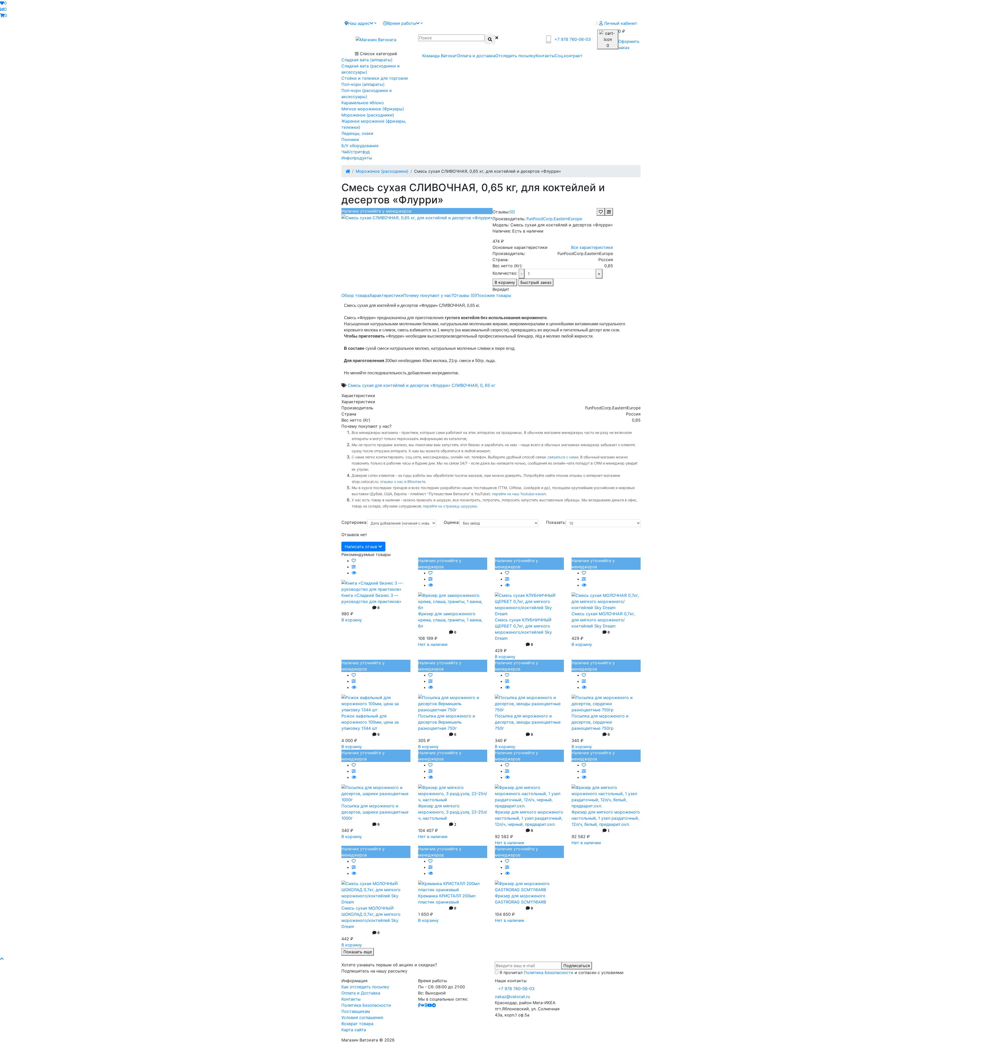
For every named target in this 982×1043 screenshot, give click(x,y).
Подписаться (576, 965)
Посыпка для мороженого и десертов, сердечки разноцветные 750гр (600, 722)
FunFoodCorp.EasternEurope (554, 218)
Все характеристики (592, 247)
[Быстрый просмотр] (354, 572)
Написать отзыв (361, 546)
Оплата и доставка (476, 55)
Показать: (556, 522)
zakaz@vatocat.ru (512, 996)
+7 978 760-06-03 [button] (516, 988)
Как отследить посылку (365, 986)
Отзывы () (464, 295)
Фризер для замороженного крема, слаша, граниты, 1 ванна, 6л (450, 620)
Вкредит (501, 289)
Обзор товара (355, 295)
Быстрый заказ (535, 282)
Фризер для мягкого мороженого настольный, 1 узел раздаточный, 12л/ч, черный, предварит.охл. (529, 818)
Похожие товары (493, 295)
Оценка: (452, 522)
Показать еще (357, 951)
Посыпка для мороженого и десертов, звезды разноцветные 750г (528, 722)
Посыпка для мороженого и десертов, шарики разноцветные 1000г (374, 812)
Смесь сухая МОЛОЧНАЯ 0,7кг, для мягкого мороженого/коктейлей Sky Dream (603, 620)
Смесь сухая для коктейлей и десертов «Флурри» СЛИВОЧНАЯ (413, 385)
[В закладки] (601, 212)
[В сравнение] (609, 212)
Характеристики (386, 295)
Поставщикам (355, 1011)
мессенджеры (436, 457)
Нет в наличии (433, 644)
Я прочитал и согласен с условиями (561, 972)
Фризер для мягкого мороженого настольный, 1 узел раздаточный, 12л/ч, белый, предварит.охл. (606, 818)
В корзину (505, 282)
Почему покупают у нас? (428, 295)
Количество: (505, 273)
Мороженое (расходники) (382, 171)
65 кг (490, 385)
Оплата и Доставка (360, 992)
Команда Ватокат (439, 55)
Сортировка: (354, 522)
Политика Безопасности (548, 972)
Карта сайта (353, 1029)
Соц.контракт (569, 55)
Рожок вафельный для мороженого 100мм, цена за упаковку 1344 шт (370, 722)
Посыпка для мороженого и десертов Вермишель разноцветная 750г (446, 722)
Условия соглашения (362, 1017)
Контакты (545, 55)
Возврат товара (357, 1023)
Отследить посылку (515, 55)
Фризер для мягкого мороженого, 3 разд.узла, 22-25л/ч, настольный (452, 812)
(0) (512, 211)
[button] (360, 23)
